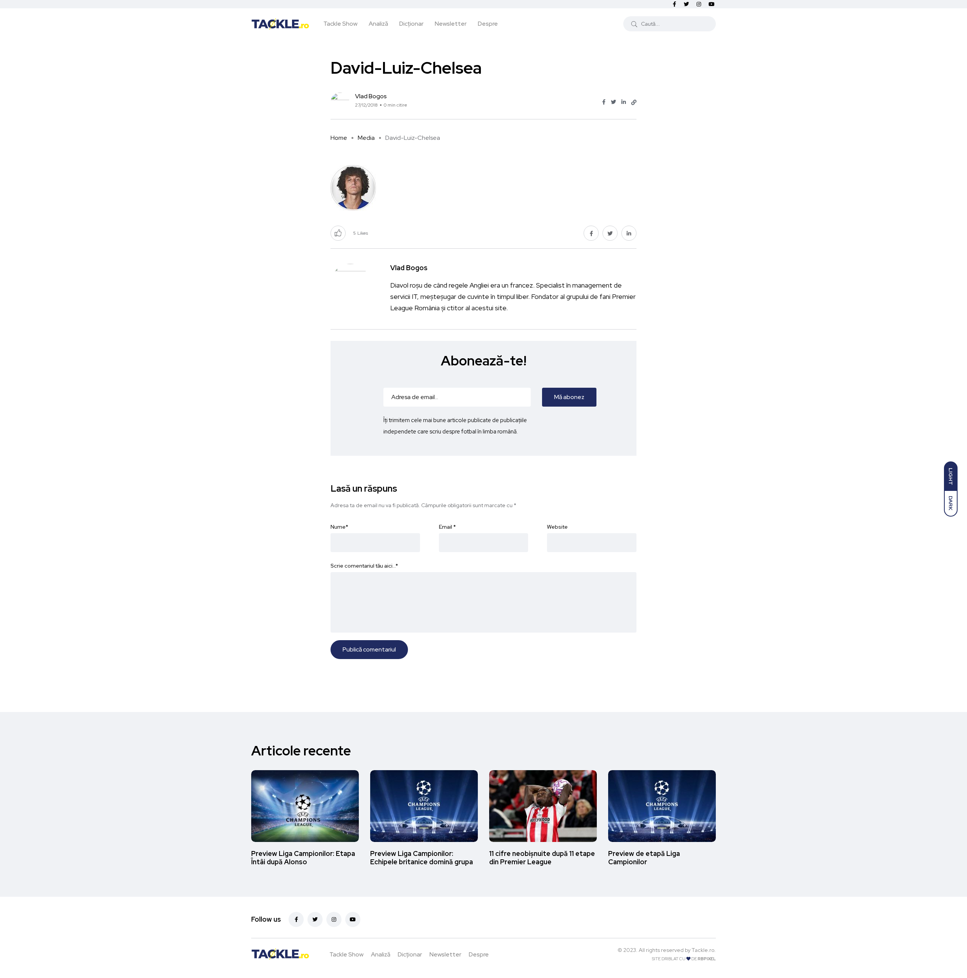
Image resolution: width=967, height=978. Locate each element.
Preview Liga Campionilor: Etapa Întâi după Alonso (303, 857)
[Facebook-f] (296, 919)
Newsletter (451, 24)
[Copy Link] (633, 102)
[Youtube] (352, 919)
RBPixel (707, 958)
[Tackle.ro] (280, 23)
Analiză (378, 24)
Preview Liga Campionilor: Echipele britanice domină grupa (421, 857)
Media (366, 138)
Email (447, 526)
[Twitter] (315, 919)
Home (339, 138)
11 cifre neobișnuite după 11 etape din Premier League (542, 857)
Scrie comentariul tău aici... (364, 565)
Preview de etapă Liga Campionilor (644, 857)
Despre (488, 24)
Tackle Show (340, 24)
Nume (339, 526)
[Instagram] (333, 919)
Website (557, 526)
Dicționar (411, 24)
